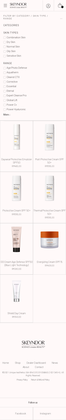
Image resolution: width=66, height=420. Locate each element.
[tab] (33, 18)
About (26, 367)
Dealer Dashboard (36, 362)
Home (5, 362)
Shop (18, 362)
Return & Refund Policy (40, 380)
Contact (39, 367)
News (55, 362)
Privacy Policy (22, 380)
